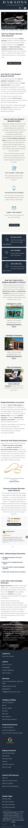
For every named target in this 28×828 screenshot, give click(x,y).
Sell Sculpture (6, 716)
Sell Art (4, 705)
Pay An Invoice (6, 767)
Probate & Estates (7, 727)
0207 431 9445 (6, 673)
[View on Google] (4, 532)
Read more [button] (6, 542)
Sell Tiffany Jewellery (8, 807)
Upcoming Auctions (8, 753)
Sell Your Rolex (6, 799)
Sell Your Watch (7, 708)
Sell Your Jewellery (8, 702)
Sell (7, 30)
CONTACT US (13, 645)
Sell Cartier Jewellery (8, 804)
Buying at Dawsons (9, 750)
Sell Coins (5, 713)
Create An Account (8, 764)
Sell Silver (5, 711)
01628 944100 (6, 689)
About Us (5, 778)
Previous (2, 468)
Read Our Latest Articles (9, 780)
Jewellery (11, 30)
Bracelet (16, 30)
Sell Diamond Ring (8, 801)
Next (26, 468)
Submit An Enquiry (8, 656)
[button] (1, 537)
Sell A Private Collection (9, 719)
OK (14, 825)
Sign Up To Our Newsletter (10, 786)
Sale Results (6, 756)
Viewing (4, 761)
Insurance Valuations (8, 730)
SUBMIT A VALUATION (14, 63)
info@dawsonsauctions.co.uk (11, 692)
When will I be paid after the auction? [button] (14, 572)
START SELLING (14, 225)
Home (4, 30)
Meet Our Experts (7, 783)
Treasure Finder (7, 758)
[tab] (14, 558)
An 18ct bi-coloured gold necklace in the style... (14, 480)
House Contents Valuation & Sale (12, 733)
